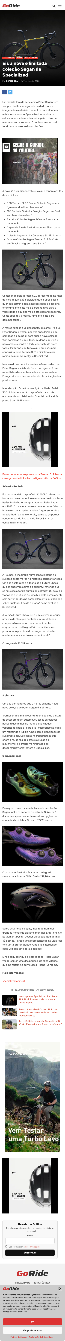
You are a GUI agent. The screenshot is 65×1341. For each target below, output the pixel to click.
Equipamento (31, 58)
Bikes (19, 58)
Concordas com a (24, 1247)
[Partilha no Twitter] (10, 92)
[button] (60, 1288)
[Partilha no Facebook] (4, 92)
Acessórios (8, 58)
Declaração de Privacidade (41, 1337)
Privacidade (22, 1282)
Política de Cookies (18, 1337)
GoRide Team (12, 81)
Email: (30, 1235)
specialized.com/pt (13, 981)
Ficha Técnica (41, 1282)
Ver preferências (32, 1330)
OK (32, 1321)
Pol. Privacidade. (32, 1247)
